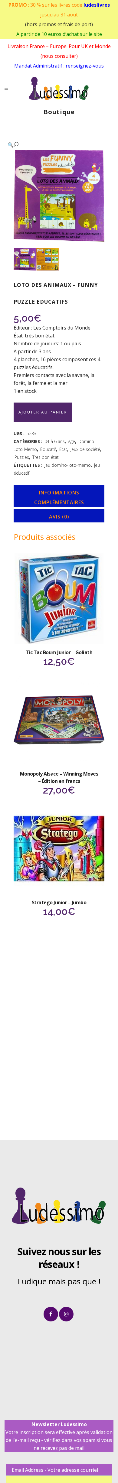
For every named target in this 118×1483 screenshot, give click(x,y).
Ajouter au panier (42, 412)
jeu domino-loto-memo (67, 465)
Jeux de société (85, 449)
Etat (63, 449)
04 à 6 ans (54, 441)
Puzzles (22, 457)
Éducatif (48, 449)
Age (71, 441)
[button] (53, 145)
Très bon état (45, 457)
